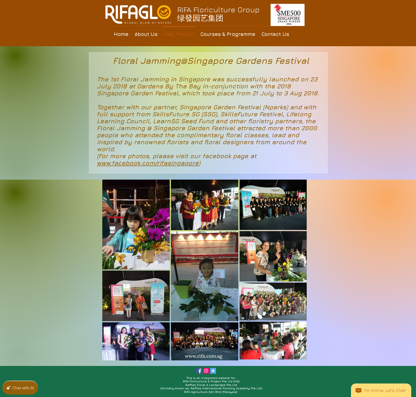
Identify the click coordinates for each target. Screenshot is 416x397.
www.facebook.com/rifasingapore (148, 162)
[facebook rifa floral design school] (199, 371)
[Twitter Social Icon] (213, 371)
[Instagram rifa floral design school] (206, 371)
